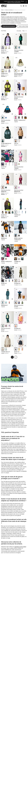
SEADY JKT (3, 50)
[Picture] (4, 6)
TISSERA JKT (17, 215)
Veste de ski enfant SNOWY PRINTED (18, 74)
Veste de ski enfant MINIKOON (5, 190)
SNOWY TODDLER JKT (6, 261)
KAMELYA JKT (4, 73)
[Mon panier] (23, 6)
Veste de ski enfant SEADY (5, 329)
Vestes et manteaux (9, 9)
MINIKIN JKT (4, 238)
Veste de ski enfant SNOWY (5, 120)
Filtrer (4, 30)
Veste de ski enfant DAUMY (18, 97)
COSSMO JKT (17, 261)
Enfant (2, 9)
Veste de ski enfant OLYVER (18, 305)
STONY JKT (4, 97)
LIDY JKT (16, 143)
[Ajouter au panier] (12, 44)
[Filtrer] (2, 31)
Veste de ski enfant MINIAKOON (18, 190)
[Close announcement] (26, 2)
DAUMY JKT (4, 215)
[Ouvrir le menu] (26, 6)
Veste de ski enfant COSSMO (18, 50)
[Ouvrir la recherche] (21, 6)
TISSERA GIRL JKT (5, 352)
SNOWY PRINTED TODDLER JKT (18, 238)
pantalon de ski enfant (20, 546)
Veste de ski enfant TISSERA (18, 167)
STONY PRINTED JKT (6, 143)
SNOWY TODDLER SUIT (19, 120)
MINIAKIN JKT (4, 305)
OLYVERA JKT (17, 283)
